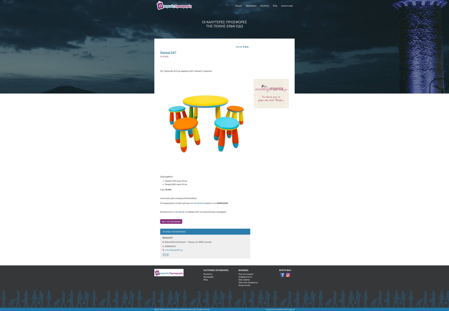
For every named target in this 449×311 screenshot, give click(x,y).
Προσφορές (251, 5)
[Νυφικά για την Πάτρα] (271, 107)
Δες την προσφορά (171, 221)
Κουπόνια (264, 5)
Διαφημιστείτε (245, 277)
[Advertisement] (271, 59)
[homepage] (174, 9)
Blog (275, 5)
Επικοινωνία (244, 285)
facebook (180, 212)
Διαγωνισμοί (287, 5)
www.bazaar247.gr (174, 250)
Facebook (198, 203)
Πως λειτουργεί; (246, 274)
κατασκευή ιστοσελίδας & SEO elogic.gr (280, 309)
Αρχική (238, 5)
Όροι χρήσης (244, 279)
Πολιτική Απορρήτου (248, 282)
